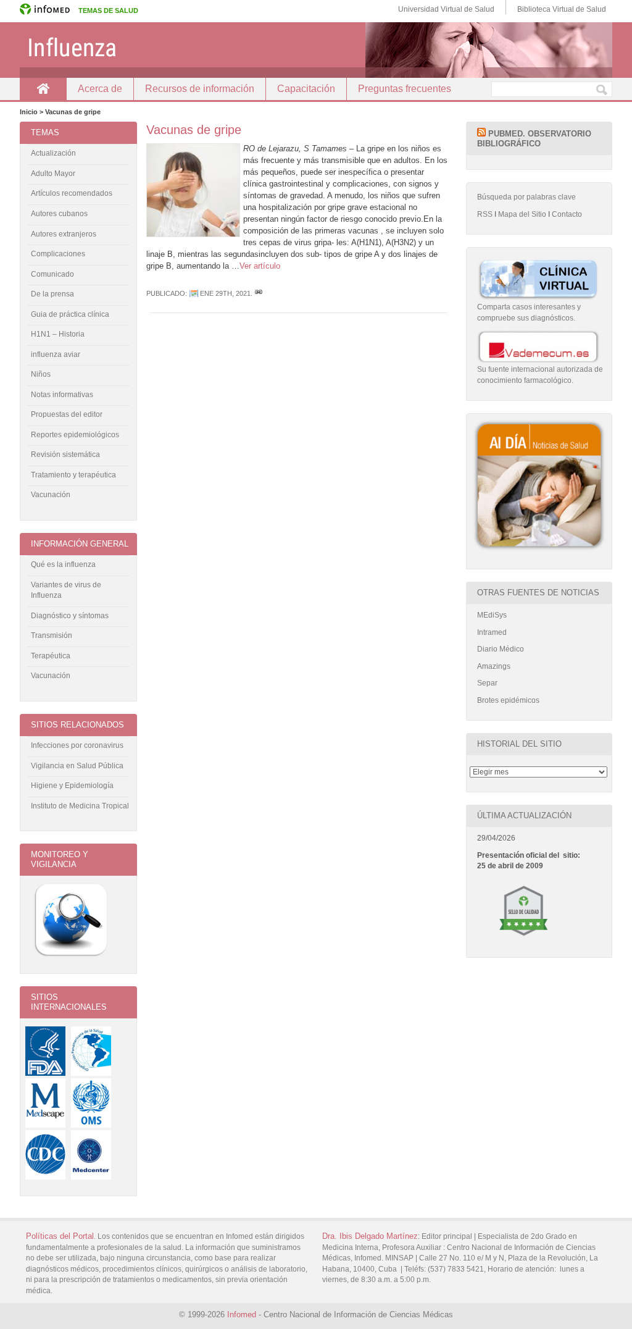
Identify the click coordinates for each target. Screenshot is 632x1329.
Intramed (492, 632)
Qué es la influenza (63, 564)
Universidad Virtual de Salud (446, 9)
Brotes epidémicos (508, 700)
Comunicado (52, 274)
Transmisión (51, 635)
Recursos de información (199, 88)
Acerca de (100, 88)
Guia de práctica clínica (70, 314)
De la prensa (52, 294)
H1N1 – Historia (58, 334)
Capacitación (306, 88)
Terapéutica (50, 656)
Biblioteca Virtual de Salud (561, 9)
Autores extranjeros (63, 234)
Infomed (241, 1314)
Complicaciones (58, 253)
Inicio (43, 88)
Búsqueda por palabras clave (526, 197)
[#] (258, 293)
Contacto (567, 214)
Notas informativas (62, 394)
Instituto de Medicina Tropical (80, 806)
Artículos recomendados (71, 193)
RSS (485, 214)
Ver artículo (259, 265)
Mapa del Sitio (522, 214)
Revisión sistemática (65, 454)
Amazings (493, 666)
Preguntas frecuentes (404, 88)
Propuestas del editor (66, 414)
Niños (41, 374)
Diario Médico (500, 649)
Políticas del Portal (60, 1236)
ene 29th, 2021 (225, 293)
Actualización (53, 153)
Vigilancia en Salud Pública (77, 765)
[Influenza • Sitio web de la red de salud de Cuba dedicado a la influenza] (316, 50)
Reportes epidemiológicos (75, 434)
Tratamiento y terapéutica (73, 475)
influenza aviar (55, 354)
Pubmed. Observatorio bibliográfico (534, 138)
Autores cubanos (59, 213)
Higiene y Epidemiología (72, 785)
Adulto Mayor (53, 173)
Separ (487, 683)
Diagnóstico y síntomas (70, 615)
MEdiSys (492, 615)
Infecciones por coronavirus (77, 745)
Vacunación (50, 494)
